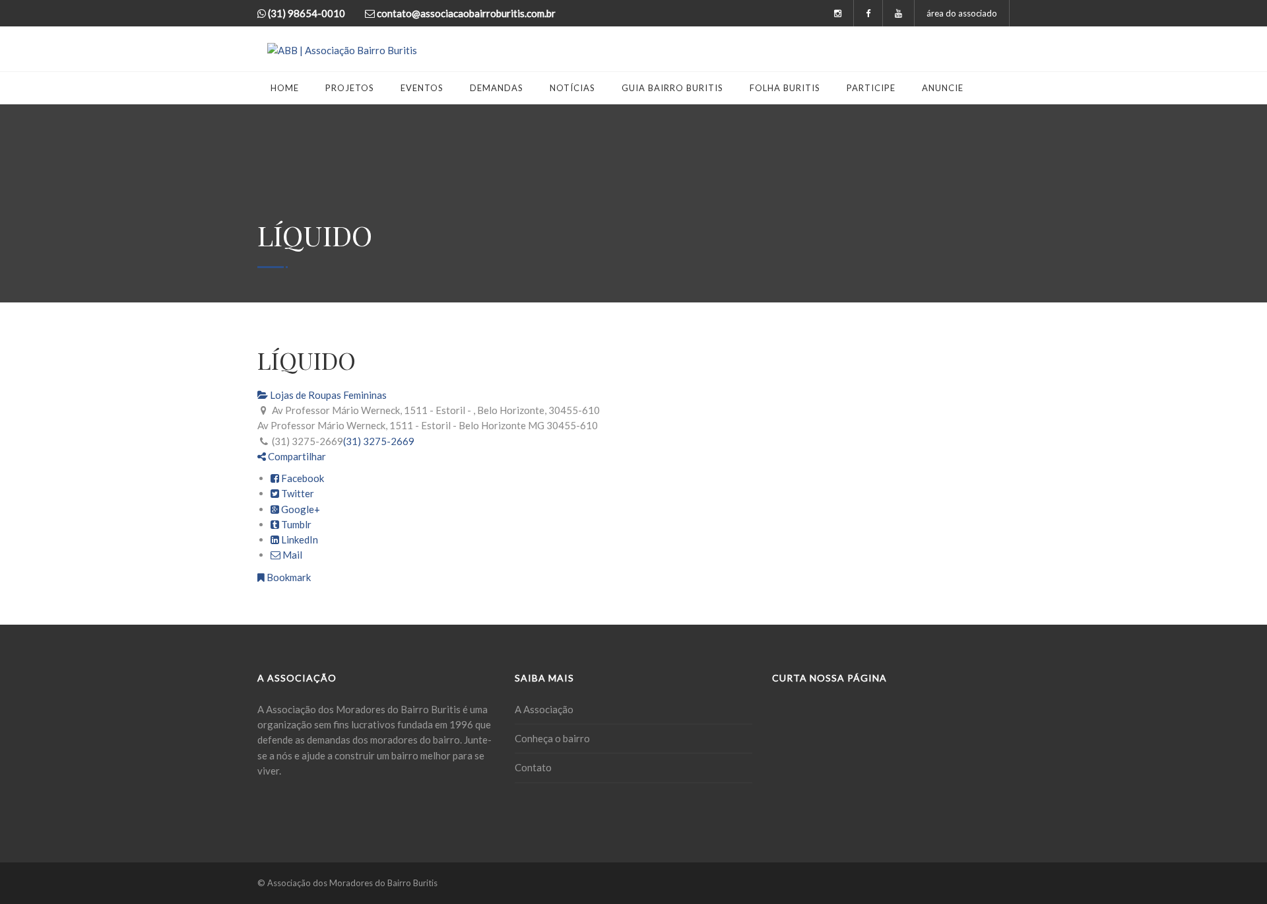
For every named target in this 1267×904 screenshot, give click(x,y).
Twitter (296, 493)
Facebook (301, 478)
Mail (291, 555)
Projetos (349, 88)
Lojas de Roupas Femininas (327, 395)
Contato (533, 767)
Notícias (572, 88)
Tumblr (295, 524)
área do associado (961, 13)
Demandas (496, 88)
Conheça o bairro (552, 738)
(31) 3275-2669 (378, 441)
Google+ (299, 509)
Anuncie (942, 88)
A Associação (544, 709)
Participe (871, 88)
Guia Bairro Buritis (672, 88)
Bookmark (288, 577)
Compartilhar (296, 456)
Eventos (422, 88)
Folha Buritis (785, 88)
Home (285, 88)
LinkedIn (298, 539)
